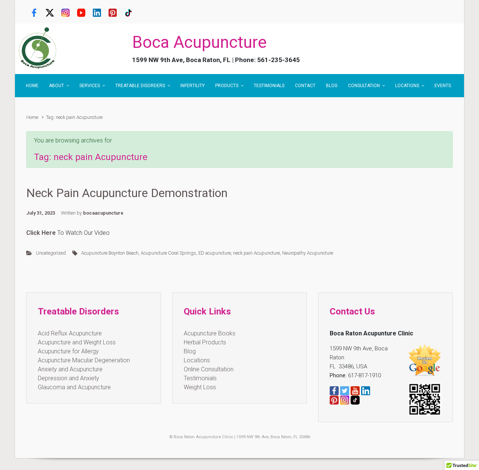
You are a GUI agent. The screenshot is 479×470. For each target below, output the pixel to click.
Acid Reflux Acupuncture (70, 333)
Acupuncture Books (209, 333)
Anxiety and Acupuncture (70, 369)
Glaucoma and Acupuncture (74, 387)
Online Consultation (209, 369)
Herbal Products (205, 342)
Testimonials (200, 378)
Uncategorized (51, 253)
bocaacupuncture (103, 213)
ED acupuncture (214, 253)
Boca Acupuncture (199, 42)
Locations (197, 360)
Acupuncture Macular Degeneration (84, 360)
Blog (190, 351)
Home (32, 117)
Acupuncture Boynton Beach (109, 253)
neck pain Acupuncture (256, 253)
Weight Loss (200, 387)
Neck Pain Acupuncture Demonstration (127, 193)
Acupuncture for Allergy (68, 351)
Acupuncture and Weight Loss (77, 342)
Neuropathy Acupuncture (307, 253)
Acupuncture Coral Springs (168, 253)
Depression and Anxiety (68, 378)
